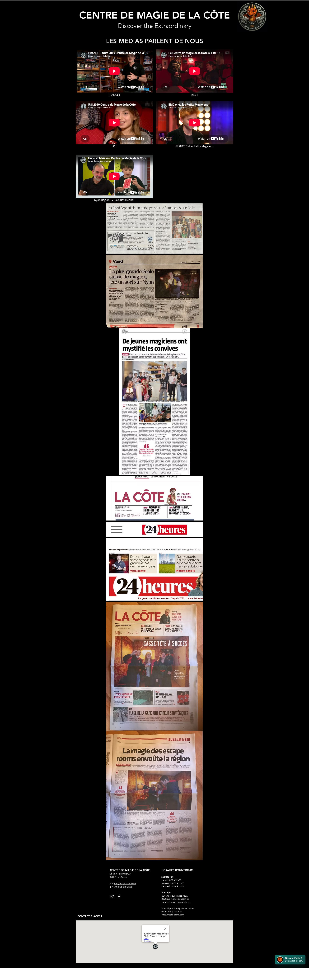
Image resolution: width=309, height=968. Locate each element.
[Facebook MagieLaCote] (119, 896)
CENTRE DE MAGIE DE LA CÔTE (154, 15)
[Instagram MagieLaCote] (112, 896)
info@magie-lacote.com (125, 883)
